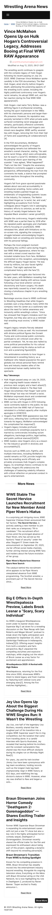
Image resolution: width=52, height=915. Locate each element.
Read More (26, 587)
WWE (13, 24)
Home (6, 24)
